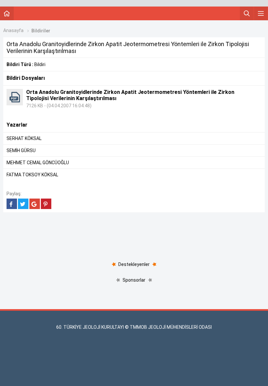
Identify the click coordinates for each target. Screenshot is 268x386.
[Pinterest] (46, 204)
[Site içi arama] (247, 13)
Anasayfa (13, 30)
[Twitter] (23, 204)
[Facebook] (12, 204)
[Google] (34, 204)
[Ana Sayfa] (7, 13)
